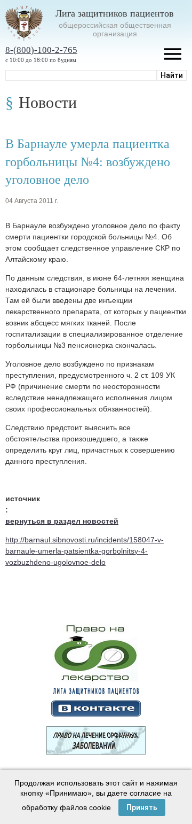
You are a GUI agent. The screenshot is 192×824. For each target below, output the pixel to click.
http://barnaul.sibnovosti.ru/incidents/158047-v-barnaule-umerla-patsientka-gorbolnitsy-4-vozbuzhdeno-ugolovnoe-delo (84, 550)
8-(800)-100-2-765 (41, 50)
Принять (141, 807)
